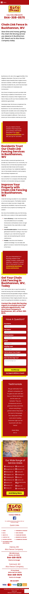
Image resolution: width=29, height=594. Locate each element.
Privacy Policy (12, 593)
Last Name (7, 329)
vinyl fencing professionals (13, 133)
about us (5, 535)
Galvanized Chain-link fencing (8, 542)
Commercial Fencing (21, 539)
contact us (6, 537)
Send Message (15, 370)
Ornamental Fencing (21, 530)
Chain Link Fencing (21, 535)
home (4, 530)
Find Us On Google (14, 560)
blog (4, 533)
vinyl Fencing (19, 533)
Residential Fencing (21, 537)
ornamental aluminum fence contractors (14, 267)
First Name (7, 323)
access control (7, 539)
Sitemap (19, 593)
